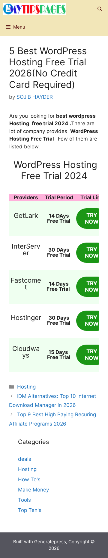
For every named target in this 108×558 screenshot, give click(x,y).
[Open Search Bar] (100, 9)
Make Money (33, 490)
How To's (29, 479)
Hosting (26, 387)
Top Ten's (29, 510)
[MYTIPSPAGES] (34, 9)
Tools (24, 500)
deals (24, 459)
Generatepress (50, 541)
